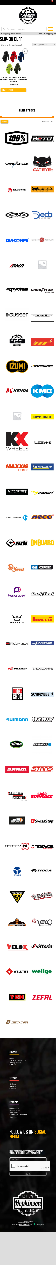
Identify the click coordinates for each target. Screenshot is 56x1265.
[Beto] (42, 138)
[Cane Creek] (17, 163)
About (12, 1058)
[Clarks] (17, 188)
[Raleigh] (17, 668)
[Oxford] (42, 567)
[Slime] (17, 744)
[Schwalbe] (42, 693)
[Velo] (42, 921)
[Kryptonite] (42, 415)
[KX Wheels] (17, 441)
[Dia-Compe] (17, 239)
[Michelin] (42, 466)
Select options (7, 90)
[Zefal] (42, 996)
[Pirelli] (42, 618)
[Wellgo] (42, 971)
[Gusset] (17, 314)
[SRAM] (17, 769)
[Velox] (17, 946)
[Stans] (42, 769)
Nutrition (13, 1117)
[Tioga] (42, 870)
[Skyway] (42, 718)
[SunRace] (42, 794)
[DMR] (17, 264)
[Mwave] (17, 517)
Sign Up (28, 1174)
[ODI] (17, 542)
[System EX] (17, 845)
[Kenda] (17, 390)
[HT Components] (42, 340)
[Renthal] (42, 668)
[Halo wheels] (42, 314)
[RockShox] (17, 693)
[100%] (17, 138)
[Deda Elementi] (42, 214)
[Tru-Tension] (17, 921)
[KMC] (42, 390)
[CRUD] (17, 214)
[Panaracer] (17, 592)
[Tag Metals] (42, 845)
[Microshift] (17, 491)
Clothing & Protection (18, 1114)
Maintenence (15, 1110)
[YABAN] (17, 996)
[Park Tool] (42, 592)
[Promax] (17, 643)
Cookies (13, 1064)
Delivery (13, 1084)
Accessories (14, 1108)
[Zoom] (17, 1022)
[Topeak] (17, 895)
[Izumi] (17, 365)
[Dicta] (42, 239)
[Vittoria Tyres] (42, 946)
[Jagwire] (42, 365)
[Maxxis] (17, 466)
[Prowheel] (42, 643)
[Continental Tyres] (42, 188)
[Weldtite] (17, 971)
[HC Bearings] (17, 340)
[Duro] (42, 264)
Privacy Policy (15, 1062)
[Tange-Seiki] (17, 870)
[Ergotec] (17, 289)
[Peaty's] (17, 618)
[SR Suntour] (42, 744)
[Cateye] (42, 163)
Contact (13, 1088)
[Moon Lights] (42, 491)
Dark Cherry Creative (34, 1222)
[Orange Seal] (17, 567)
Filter (4, 121)
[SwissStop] (42, 819)
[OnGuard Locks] (42, 542)
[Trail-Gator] (42, 895)
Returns (13, 1086)
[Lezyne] (42, 441)
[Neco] (42, 517)
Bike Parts (14, 1112)
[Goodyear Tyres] (42, 289)
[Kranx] (17, 415)
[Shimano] (17, 718)
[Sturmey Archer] (17, 794)
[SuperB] (17, 819)
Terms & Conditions (18, 1060)
